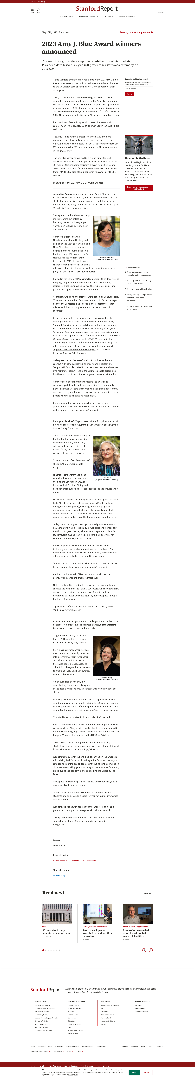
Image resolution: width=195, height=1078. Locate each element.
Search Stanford (87, 1066)
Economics (72, 1018)
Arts (102, 1008)
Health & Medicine (74, 1024)
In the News (59, 1046)
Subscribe (134, 1046)
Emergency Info (103, 1066)
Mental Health (140, 1008)
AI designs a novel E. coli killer (139, 289)
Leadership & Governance (43, 1030)
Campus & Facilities (41, 1021)
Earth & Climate (73, 1015)
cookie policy (72, 1075)
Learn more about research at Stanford (139, 188)
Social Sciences (73, 1034)
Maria (81, 201)
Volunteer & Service (141, 1011)
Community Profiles (45, 1046)
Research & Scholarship (88, 16)
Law (44, 926)
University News (66, 16)
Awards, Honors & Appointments (136, 32)
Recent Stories (101, 1046)
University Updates (72, 1046)
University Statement (42, 1011)
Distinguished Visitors (42, 1024)
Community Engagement (110, 1005)
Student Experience (127, 16)
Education (71, 1021)
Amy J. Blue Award (89, 860)
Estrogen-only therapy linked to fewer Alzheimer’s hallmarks (139, 297)
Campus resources (107, 1015)
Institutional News (41, 1027)
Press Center (159, 1046)
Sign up (129, 94)
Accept (134, 1072)
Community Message (42, 1015)
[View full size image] (106, 236)
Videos (33, 1046)
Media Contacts (146, 1046)
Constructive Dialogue (42, 1005)
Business (71, 1011)
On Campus (108, 16)
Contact (125, 1046)
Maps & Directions (71, 1066)
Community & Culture (108, 1021)
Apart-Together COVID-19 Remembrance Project (83, 347)
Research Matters (74, 1005)
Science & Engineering (75, 1030)
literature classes (70, 321)
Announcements (87, 1046)
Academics (138, 1005)
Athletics (104, 1011)
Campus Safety (106, 1018)
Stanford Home (55, 1066)
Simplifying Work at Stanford (45, 1008)
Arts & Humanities (74, 1008)
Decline (147, 1072)
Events (103, 1024)
